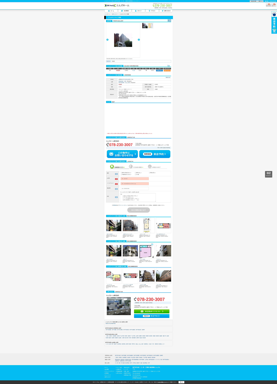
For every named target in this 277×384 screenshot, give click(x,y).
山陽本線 (117, 360)
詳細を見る (159, 70)
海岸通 (113, 337)
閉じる (181, 382)
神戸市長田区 (126, 329)
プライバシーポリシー (123, 205)
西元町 (129, 344)
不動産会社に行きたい (126, 174)
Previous (107, 40)
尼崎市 (143, 329)
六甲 (149, 362)
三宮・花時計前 (155, 344)
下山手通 (133, 335)
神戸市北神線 (128, 360)
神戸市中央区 (124, 79)
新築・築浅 (126, 371)
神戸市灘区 (114, 329)
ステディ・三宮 (142, 234)
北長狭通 (114, 335)
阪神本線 (122, 359)
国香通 (157, 335)
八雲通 (123, 337)
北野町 (137, 337)
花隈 (127, 344)
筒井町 (126, 335)
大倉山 (136, 344)
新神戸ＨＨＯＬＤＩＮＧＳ (127, 234)
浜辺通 (119, 337)
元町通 (128, 79)
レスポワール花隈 (143, 284)
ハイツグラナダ (109, 284)
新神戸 (115, 344)
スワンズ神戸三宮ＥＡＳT (161, 234)
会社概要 (107, 369)
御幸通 (143, 335)
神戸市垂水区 (138, 329)
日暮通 (154, 335)
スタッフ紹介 (119, 367)
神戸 (112, 344)
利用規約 (115, 205)
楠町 (110, 337)
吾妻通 (147, 335)
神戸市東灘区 (108, 329)
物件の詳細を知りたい (126, 172)
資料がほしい (139, 172)
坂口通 (126, 337)
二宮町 (107, 335)
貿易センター (162, 344)
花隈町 (140, 335)
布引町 (129, 337)
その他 (137, 174)
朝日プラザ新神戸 (110, 234)
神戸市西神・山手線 (143, 359)
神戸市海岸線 (121, 82)
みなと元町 (127, 82)
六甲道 (134, 362)
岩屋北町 (153, 357)
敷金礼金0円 (126, 367)
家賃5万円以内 (127, 373)
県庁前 (133, 344)
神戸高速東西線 (135, 359)
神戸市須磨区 (132, 329)
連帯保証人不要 (127, 375)
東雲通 (150, 335)
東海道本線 (121, 81)
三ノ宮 (107, 344)
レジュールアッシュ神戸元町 (128, 284)
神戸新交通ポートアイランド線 (155, 359)
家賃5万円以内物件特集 (111, 323)
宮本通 (107, 337)
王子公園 (122, 362)
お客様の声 (118, 369)
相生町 (144, 337)
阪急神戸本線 (128, 359)
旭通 (164, 335)
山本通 (137, 335)
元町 (125, 81)
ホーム (106, 367)
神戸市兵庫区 (120, 329)
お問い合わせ (167, 70)
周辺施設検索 (119, 371)
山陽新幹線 (122, 360)
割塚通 (116, 337)
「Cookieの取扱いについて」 (162, 382)
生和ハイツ (125, 259)
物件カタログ (108, 377)
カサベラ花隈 (159, 284)
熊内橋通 (134, 337)
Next (139, 40)
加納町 (160, 335)
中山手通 (122, 335)
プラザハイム (159, 259)
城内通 (149, 357)
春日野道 (119, 344)
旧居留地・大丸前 (147, 344)
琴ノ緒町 (167, 335)
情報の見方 (168, 77)
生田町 (110, 335)
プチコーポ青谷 (142, 259)
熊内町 (129, 335)
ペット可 (126, 369)
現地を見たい (153, 172)
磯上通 (141, 337)
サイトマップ (108, 375)
